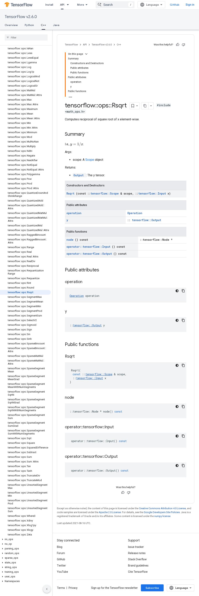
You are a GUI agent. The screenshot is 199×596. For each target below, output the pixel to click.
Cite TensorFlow (138, 571)
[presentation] (76, 144)
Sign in (190, 4)
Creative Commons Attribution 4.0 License (162, 508)
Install (49, 4)
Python (29, 25)
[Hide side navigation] (47, 589)
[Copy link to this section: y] (72, 311)
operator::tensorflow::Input (89, 246)
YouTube (62, 571)
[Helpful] (178, 45)
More (80, 4)
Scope (90, 160)
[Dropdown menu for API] (69, 4)
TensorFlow (71, 44)
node (70, 240)
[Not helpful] (183, 45)
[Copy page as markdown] (144, 106)
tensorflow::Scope (105, 193)
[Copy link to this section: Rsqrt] (79, 356)
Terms (61, 587)
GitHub (174, 4)
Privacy (73, 587)
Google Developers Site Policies (162, 512)
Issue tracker (136, 546)
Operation (134, 213)
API (62, 4)
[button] (25, 539)
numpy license (162, 516)
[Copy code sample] (183, 291)
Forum (61, 553)
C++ (43, 25)
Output (79, 175)
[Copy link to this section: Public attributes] (104, 270)
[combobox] (115, 4)
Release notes (137, 553)
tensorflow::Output (146, 220)
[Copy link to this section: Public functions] (104, 344)
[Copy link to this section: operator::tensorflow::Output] (122, 456)
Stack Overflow (137, 559)
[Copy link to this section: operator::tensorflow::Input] (118, 427)
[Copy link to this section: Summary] (89, 134)
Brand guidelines (138, 565)
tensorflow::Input (153, 193)
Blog (59, 546)
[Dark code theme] (177, 291)
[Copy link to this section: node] (79, 397)
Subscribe (152, 588)
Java (56, 25)
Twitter (61, 565)
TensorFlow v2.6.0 (21, 16)
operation (73, 213)
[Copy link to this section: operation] (87, 282)
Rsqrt (71, 193)
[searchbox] (26, 37)
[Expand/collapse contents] (86, 54)
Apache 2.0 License (110, 512)
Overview (11, 25)
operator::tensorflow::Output (89, 253)
